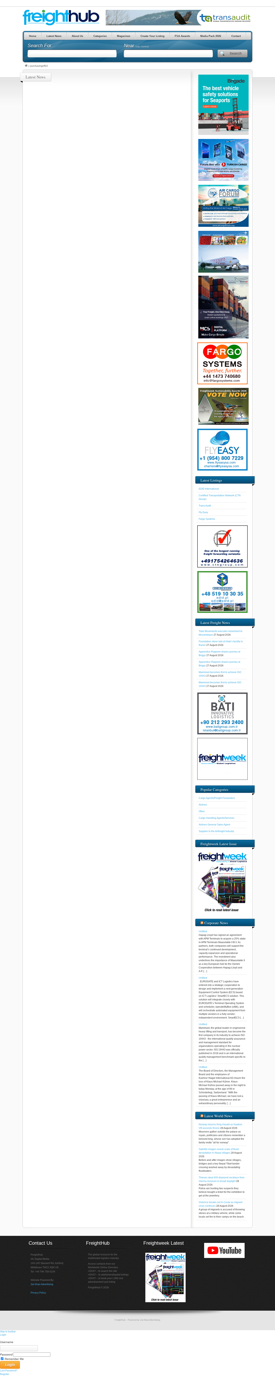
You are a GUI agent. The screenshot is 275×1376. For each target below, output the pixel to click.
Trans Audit (205, 505)
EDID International (209, 488)
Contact (236, 36)
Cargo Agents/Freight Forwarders (217, 798)
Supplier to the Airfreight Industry (216, 831)
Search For (39, 45)
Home (32, 36)
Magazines (123, 36)
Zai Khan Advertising (42, 1284)
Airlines (203, 804)
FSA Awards (182, 36)
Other (202, 811)
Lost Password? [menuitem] (9, 1370)
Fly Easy (203, 512)
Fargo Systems (207, 519)
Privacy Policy (38, 1292)
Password (6, 1354)
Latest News (53, 36)
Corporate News (216, 922)
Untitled (203, 931)
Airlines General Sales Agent (214, 824)
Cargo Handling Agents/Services (216, 818)
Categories (99, 36)
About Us (77, 36)
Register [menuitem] (4, 1374)
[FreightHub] (26, 66)
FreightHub (120, 1320)
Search (236, 53)
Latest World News (218, 1115)
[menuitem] (137, 1338)
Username (6, 1342)
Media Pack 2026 (210, 36)
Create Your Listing (152, 36)
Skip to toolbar (8, 1331)
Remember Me (14, 1359)
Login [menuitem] (3, 1334)
